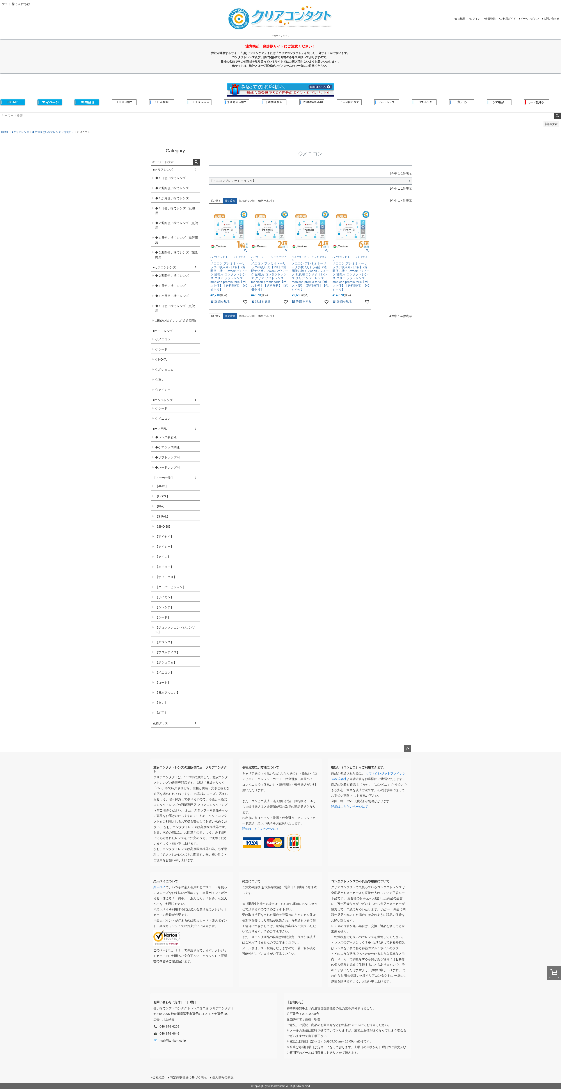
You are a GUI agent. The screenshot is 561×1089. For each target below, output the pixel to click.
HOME (5, 132)
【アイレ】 (162, 557)
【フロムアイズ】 (167, 652)
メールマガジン (529, 18)
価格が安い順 (247, 200)
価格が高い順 (266, 200)
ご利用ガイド (508, 18)
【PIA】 (160, 506)
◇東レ (159, 379)
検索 (557, 116)
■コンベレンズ (163, 400)
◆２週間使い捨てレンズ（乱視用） (53, 132)
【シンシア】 (164, 607)
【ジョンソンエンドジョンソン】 (175, 630)
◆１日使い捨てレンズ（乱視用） (175, 211)
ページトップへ (407, 748)
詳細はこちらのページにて (260, 828)
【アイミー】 (164, 546)
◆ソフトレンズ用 (167, 457)
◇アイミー (162, 390)
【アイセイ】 (164, 536)
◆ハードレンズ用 (167, 467)
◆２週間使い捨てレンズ (172, 188)
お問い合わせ (551, 18)
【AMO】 (161, 486)
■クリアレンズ (20, 132)
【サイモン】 (164, 597)
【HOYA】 (162, 496)
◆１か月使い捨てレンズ (172, 198)
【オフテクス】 (166, 577)
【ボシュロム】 (166, 662)
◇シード (161, 349)
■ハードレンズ (163, 331)
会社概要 (460, 18)
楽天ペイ (159, 887)
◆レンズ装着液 (166, 437)
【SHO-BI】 (163, 526)
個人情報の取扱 (223, 1077)
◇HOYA (161, 359)
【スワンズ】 (164, 642)
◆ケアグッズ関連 (167, 447)
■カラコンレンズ (164, 267)
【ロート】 (162, 682)
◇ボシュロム (164, 369)
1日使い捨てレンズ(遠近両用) (175, 320)
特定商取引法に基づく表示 (188, 1077)
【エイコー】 (164, 567)
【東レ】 (161, 702)
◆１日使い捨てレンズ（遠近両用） (176, 240)
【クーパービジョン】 (170, 587)
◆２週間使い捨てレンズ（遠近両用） (176, 255)
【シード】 (162, 617)
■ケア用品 (160, 429)
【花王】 (161, 713)
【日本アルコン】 (167, 692)
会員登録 (490, 18)
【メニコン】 (164, 672)
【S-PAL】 (162, 516)
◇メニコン (162, 339)
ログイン (475, 18)
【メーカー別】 (163, 478)
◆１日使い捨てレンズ (170, 178)
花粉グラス (160, 723)
